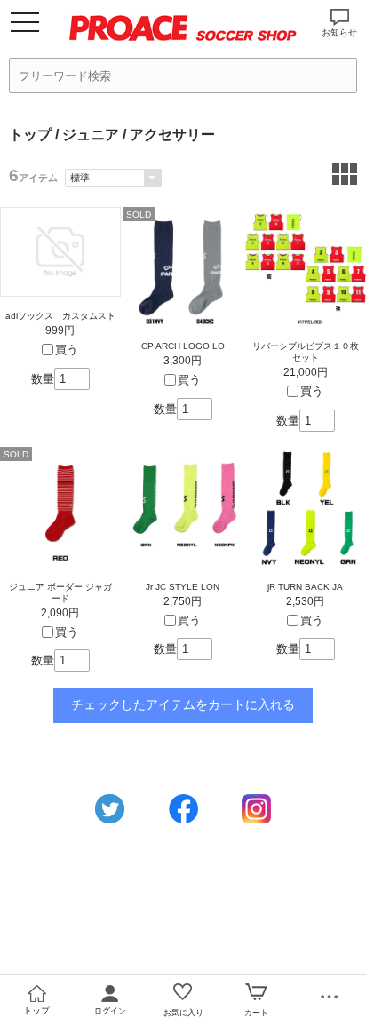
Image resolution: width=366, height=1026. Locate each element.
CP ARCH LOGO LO (183, 346)
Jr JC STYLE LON (182, 587)
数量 (42, 379)
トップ (30, 134)
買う (66, 349)
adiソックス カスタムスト (60, 316)
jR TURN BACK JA (305, 587)
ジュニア (90, 134)
